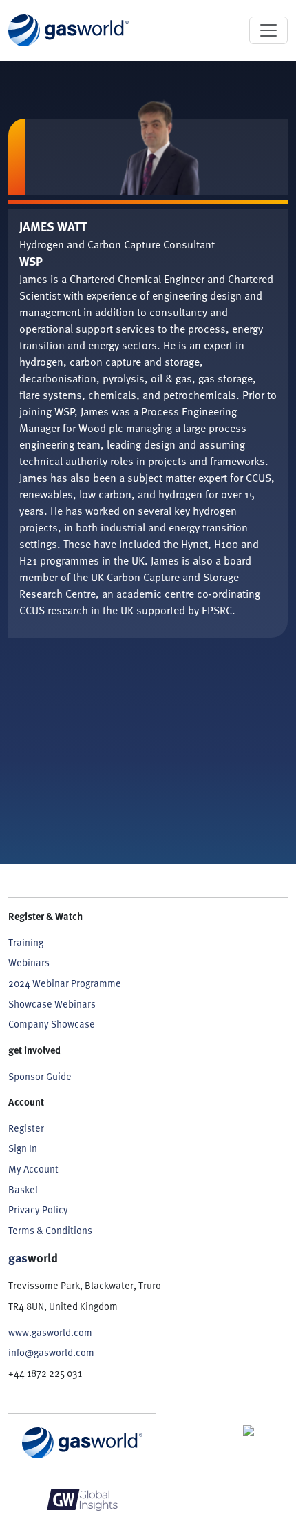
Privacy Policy (38, 1209)
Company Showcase (51, 1024)
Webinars (29, 962)
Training (25, 942)
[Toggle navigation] (268, 30)
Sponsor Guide (40, 1076)
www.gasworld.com (50, 1332)
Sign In (22, 1148)
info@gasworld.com (51, 1352)
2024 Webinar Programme (64, 983)
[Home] (68, 30)
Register (26, 1128)
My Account (33, 1169)
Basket (23, 1189)
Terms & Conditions (50, 1230)
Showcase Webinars (52, 1004)
